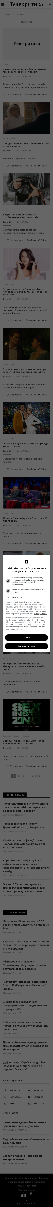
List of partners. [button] (40, 613)
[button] (26, 598)
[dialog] (26, 603)
